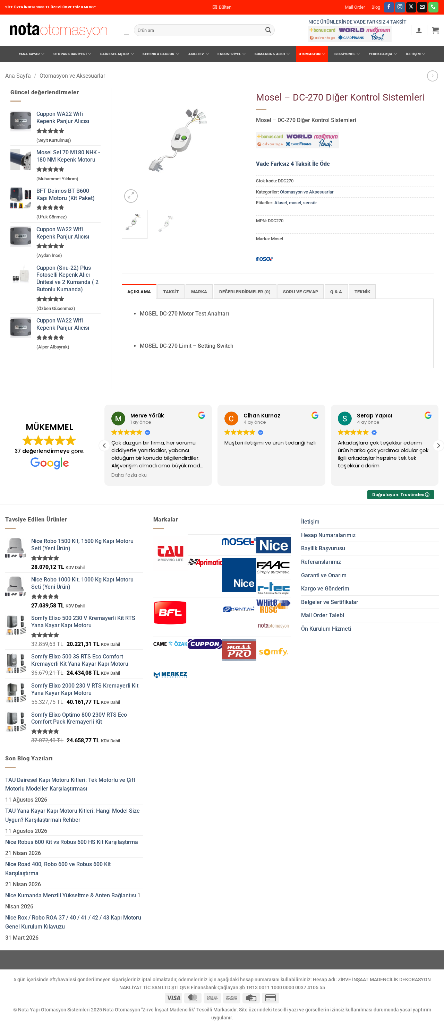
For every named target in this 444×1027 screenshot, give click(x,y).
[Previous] (133, 146)
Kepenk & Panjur (158, 54)
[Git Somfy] (273, 652)
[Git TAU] (170, 553)
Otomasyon (310, 54)
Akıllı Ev (196, 54)
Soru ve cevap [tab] (300, 291)
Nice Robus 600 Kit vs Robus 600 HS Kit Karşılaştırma (71, 842)
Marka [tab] (199, 291)
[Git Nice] (239, 575)
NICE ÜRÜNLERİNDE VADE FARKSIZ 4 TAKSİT (357, 22)
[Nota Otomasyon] (58, 30)
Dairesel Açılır (114, 54)
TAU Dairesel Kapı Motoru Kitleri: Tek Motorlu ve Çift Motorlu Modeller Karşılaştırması (70, 784)
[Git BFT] (170, 612)
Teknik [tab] (362, 291)
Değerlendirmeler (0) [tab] (245, 291)
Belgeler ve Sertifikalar (329, 602)
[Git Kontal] (239, 609)
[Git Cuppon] (205, 644)
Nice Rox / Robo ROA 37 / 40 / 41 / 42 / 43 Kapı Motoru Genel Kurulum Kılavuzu (73, 922)
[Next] (234, 146)
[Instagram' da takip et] (400, 7)
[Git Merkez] (170, 675)
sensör (310, 202)
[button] (221, 7)
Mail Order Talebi (322, 615)
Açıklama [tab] (139, 291)
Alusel (280, 202)
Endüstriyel (229, 54)
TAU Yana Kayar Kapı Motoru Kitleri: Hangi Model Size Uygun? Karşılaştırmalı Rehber (72, 815)
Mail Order (355, 7)
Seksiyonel (344, 54)
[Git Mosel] (239, 541)
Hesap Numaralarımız (328, 535)
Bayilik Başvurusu (323, 548)
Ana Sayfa (18, 75)
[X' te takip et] (411, 7)
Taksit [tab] (171, 291)
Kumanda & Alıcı (270, 54)
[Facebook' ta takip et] (389, 7)
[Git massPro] (239, 650)
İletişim (413, 54)
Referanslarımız (321, 562)
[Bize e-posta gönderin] (422, 7)
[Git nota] (273, 626)
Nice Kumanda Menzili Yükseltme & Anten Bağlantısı (70, 895)
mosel (295, 202)
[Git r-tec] (273, 588)
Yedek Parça (380, 54)
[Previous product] (432, 75)
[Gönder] (268, 30)
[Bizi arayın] (433, 7)
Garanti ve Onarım (324, 575)
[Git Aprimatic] (205, 562)
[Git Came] (170, 643)
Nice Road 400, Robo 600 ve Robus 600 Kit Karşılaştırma (58, 869)
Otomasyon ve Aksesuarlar (72, 75)
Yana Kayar (29, 54)
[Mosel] (264, 258)
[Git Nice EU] (273, 545)
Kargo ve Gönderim (325, 588)
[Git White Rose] (273, 606)
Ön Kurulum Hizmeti (326, 628)
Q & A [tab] (336, 291)
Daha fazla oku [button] (129, 475)
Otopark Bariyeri (70, 54)
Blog (376, 7)
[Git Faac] (273, 567)
